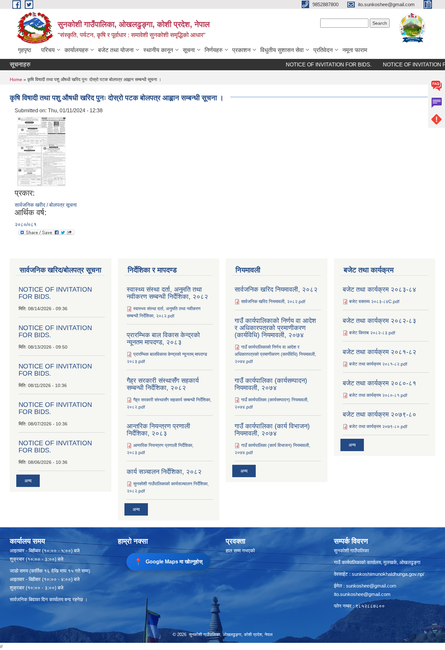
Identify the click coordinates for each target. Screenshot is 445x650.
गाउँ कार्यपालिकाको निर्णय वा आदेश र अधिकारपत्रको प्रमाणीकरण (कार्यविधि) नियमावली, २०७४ (275, 328)
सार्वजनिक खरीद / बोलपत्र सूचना (46, 205)
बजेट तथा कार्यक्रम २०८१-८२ (379, 351)
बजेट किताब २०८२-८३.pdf (372, 332)
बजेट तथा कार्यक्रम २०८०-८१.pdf (378, 395)
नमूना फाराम (354, 50)
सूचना (189, 50)
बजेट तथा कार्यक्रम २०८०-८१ (379, 383)
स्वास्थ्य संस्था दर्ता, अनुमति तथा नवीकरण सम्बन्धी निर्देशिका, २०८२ (167, 293)
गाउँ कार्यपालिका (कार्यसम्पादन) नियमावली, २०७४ (271, 384)
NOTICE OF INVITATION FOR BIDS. (318, 64)
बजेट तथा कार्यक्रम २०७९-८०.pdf (378, 426)
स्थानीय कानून (158, 50)
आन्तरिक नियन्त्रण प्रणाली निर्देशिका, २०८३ (158, 429)
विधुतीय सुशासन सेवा (282, 50)
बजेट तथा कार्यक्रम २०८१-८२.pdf (378, 363)
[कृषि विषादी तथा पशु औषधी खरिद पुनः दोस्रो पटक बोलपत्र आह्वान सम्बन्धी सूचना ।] (41, 151)
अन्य (28, 480)
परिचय (48, 50)
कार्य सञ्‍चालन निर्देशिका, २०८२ (164, 471)
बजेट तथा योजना (116, 50)
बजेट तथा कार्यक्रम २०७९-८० (379, 414)
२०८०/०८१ (25, 224)
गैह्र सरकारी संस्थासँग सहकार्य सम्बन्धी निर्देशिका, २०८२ (163, 384)
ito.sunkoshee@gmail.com (362, 594)
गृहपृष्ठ (24, 50)
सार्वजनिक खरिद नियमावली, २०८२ (276, 289)
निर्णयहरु (214, 50)
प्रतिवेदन (323, 50)
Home (16, 79)
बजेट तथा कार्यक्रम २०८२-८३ (379, 320)
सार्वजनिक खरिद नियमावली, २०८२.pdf (273, 301)
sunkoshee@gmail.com (371, 585)
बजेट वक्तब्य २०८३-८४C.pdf (374, 301)
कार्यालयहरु (76, 50)
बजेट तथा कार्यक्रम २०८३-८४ (379, 289)
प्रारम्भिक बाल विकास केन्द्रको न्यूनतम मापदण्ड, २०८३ (163, 338)
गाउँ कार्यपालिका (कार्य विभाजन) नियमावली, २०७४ (272, 429)
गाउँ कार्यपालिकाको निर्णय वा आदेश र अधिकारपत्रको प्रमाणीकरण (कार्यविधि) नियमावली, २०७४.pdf (275, 354)
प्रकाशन (241, 50)
